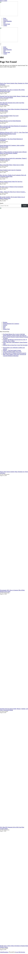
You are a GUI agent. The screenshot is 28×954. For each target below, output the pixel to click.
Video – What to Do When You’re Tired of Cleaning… (13, 191)
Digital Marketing (7, 21)
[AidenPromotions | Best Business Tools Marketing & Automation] (9, 15)
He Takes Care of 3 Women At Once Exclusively (11, 186)
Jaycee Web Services (20, 952)
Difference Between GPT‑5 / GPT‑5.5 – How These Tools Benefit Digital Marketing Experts (14, 133)
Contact (5, 25)
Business (5, 19)
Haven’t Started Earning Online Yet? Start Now (11, 181)
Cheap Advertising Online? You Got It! (9, 115)
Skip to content (3, 0)
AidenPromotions (4, 952)
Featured (5, 325)
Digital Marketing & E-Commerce (11, 323)
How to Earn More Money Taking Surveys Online (12, 164)
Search (1, 203)
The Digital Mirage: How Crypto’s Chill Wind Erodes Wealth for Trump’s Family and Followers (14, 335)
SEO (4, 22)
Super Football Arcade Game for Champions (10, 170)
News (4, 326)
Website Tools (6, 24)
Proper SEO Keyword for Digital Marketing (10, 120)
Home (4, 18)
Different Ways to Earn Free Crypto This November (15, 345)
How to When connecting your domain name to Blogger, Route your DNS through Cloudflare (13, 152)
